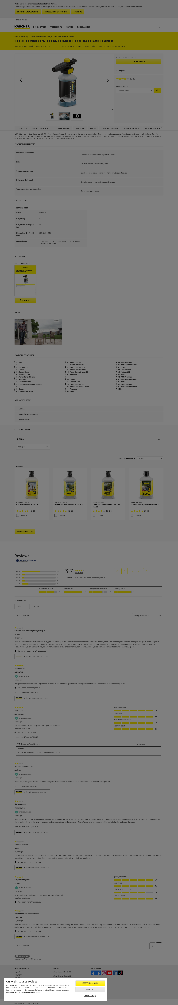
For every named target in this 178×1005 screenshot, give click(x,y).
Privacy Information (28, 992)
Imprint (39, 992)
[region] (55, 989)
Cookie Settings (90, 996)
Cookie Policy (14, 992)
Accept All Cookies (90, 983)
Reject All (90, 990)
